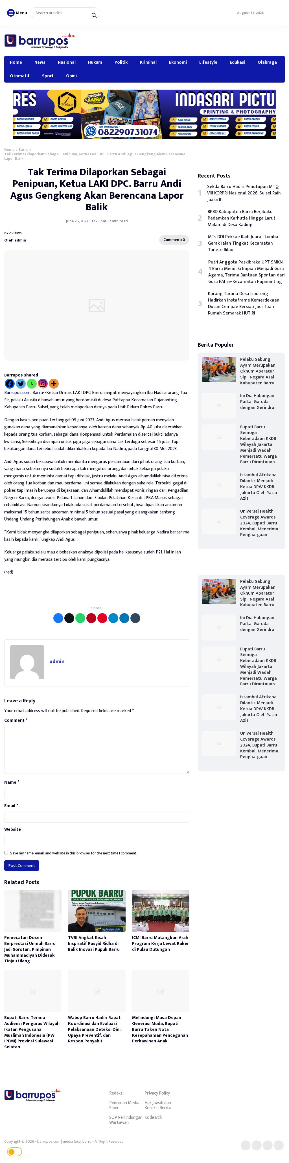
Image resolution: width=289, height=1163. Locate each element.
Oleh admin (15, 239)
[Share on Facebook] (58, 618)
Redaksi (116, 1093)
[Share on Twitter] (69, 618)
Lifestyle (208, 62)
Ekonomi (178, 62)
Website (12, 829)
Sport (48, 75)
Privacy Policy (157, 1093)
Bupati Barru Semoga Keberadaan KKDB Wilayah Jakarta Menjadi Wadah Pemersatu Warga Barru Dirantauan (258, 444)
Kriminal (148, 62)
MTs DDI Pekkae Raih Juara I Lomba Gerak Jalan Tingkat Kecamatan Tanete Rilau (243, 243)
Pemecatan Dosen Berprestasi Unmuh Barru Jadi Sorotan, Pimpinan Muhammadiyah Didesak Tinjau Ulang (30, 949)
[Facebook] (10, 384)
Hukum (95, 62)
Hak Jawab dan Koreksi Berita (157, 1105)
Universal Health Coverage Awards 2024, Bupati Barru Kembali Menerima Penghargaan (259, 523)
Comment (15, 720)
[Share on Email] (91, 618)
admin (57, 661)
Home (16, 62)
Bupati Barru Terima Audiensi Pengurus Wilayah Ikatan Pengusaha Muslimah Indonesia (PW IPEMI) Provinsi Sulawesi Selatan (32, 1032)
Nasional (67, 62)
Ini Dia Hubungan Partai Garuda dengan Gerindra (257, 401)
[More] (54, 384)
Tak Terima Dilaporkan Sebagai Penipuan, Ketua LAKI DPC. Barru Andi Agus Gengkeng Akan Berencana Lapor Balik (96, 190)
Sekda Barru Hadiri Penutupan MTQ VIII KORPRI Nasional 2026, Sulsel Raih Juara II (244, 193)
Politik (121, 62)
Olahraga (267, 62)
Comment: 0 (174, 239)
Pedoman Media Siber (124, 1105)
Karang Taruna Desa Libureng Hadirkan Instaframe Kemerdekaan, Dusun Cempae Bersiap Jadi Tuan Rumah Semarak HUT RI (244, 303)
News (39, 62)
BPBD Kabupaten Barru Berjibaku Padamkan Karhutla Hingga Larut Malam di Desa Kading (241, 218)
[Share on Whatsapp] (80, 618)
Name (11, 782)
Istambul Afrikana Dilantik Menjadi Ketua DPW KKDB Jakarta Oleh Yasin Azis (258, 486)
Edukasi (237, 62)
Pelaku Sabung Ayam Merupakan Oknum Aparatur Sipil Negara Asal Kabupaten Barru (257, 371)
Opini (71, 75)
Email (11, 805)
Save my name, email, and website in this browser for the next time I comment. (73, 853)
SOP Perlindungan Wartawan (126, 1120)
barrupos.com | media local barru (64, 1141)
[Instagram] (43, 384)
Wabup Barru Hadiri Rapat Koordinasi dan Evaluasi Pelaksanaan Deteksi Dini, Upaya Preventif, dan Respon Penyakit (95, 1029)
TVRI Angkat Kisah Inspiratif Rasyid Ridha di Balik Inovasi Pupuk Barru (94, 943)
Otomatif (20, 75)
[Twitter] (21, 384)
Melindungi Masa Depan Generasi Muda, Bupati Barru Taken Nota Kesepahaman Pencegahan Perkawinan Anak (160, 1029)
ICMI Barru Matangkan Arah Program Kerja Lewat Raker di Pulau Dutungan (160, 943)
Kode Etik (153, 1117)
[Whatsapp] (32, 384)
